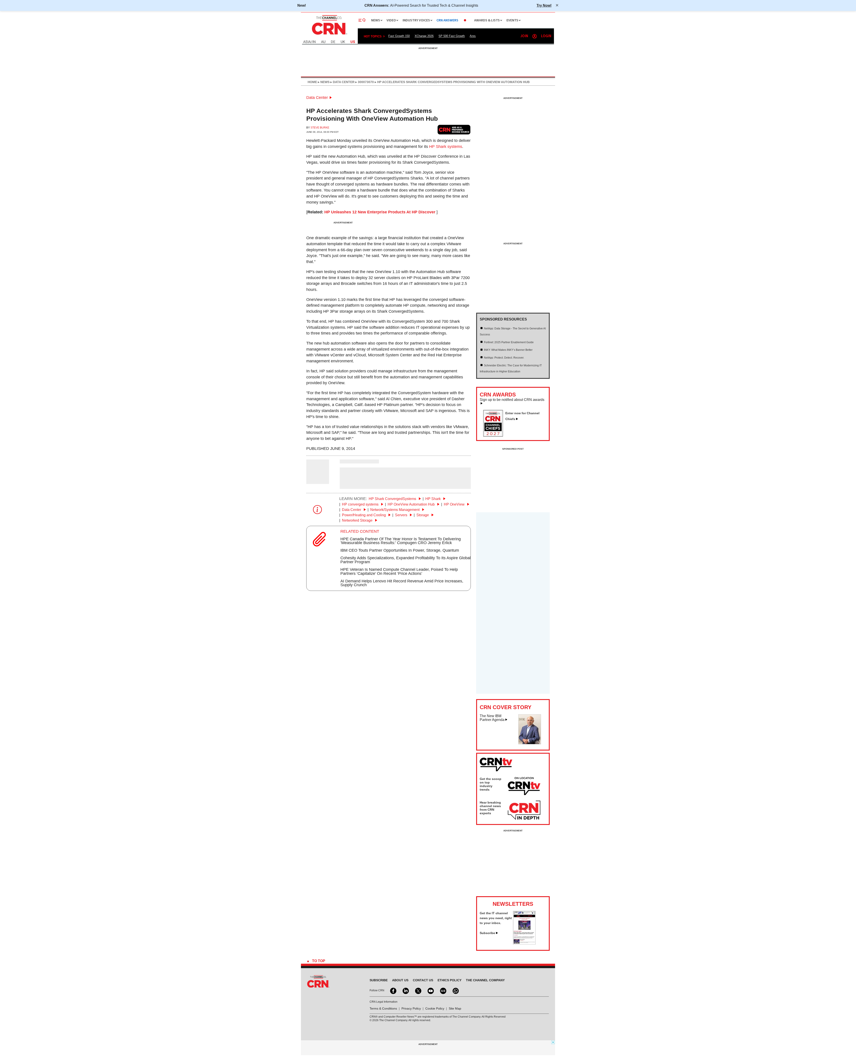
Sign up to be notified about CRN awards (512, 400)
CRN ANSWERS (447, 20)
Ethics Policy (449, 980)
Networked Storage (357, 520)
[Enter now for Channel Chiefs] (494, 435)
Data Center (317, 97)
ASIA (307, 42)
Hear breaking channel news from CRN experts (490, 808)
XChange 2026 (424, 36)
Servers (401, 515)
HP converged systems (360, 504)
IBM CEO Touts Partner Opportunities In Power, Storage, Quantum (399, 550)
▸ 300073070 (364, 82)
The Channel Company (485, 980)
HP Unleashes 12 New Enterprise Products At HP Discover (379, 212)
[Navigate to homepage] (329, 35)
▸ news (323, 82)
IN (314, 42)
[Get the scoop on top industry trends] (524, 787)
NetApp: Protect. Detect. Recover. (504, 357)
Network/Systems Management (395, 510)
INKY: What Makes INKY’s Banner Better (508, 349)
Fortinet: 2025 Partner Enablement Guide (509, 342)
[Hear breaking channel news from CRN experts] (524, 810)
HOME (312, 82)
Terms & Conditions (383, 1008)
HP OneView (454, 504)
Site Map (455, 1008)
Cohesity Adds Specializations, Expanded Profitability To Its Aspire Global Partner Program (405, 560)
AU (323, 42)
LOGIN (546, 36)
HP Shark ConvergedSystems (393, 499)
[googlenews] (443, 990)
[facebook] (393, 990)
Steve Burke (320, 127)
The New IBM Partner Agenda (492, 718)
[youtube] (430, 990)
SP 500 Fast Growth (451, 36)
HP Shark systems (445, 146)
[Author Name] (317, 481)
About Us (400, 980)
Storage (423, 515)
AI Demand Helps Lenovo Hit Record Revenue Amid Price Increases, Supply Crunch (401, 583)
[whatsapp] (455, 990)
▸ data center (341, 82)
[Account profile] (534, 36)
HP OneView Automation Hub (412, 504)
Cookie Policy (434, 1008)
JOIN (524, 36)
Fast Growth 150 (399, 36)
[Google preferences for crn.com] (454, 129)
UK (343, 42)
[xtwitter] (418, 990)
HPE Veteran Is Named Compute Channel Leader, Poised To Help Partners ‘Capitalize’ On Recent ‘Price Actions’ (399, 571)
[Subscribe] (524, 943)
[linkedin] (405, 990)
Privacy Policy (411, 1008)
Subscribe (487, 933)
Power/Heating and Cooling (364, 515)
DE (333, 42)
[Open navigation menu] (362, 20)
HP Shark (433, 499)
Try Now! (544, 5)
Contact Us (423, 980)
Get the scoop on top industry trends (490, 784)
